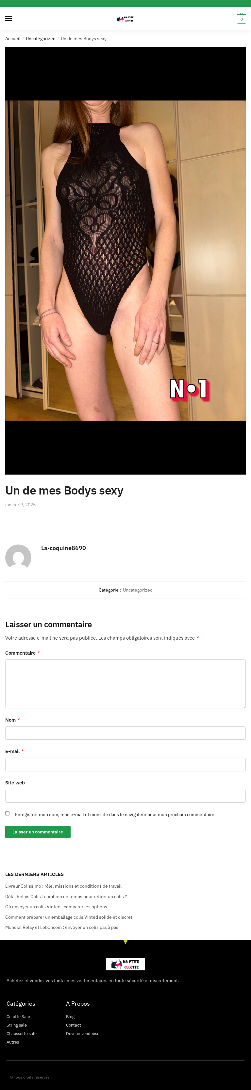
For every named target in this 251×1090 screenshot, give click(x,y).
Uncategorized (41, 39)
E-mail (14, 751)
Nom (12, 720)
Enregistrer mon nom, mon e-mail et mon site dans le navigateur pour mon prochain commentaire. (115, 814)
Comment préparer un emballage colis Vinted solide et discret (68, 917)
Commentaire (22, 653)
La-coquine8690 (63, 548)
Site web (15, 783)
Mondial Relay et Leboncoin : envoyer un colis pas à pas (61, 927)
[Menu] (15, 19)
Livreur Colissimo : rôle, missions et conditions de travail (63, 886)
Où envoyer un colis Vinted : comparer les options (56, 907)
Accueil (13, 39)
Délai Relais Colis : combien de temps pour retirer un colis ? (66, 896)
